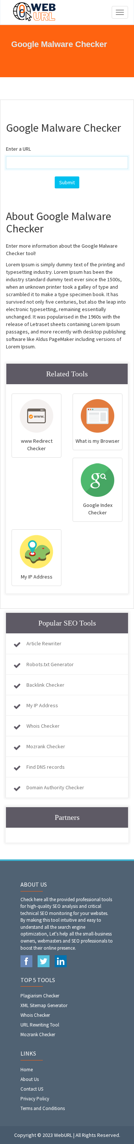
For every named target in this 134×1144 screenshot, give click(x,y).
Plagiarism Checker (39, 996)
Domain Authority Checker (55, 787)
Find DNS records (45, 767)
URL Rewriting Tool (39, 1025)
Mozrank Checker (45, 746)
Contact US (31, 1089)
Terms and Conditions (42, 1108)
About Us (29, 1079)
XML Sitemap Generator (43, 1005)
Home (26, 1069)
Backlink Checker (45, 684)
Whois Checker (43, 726)
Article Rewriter (43, 643)
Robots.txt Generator (50, 664)
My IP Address (42, 705)
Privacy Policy (34, 1099)
